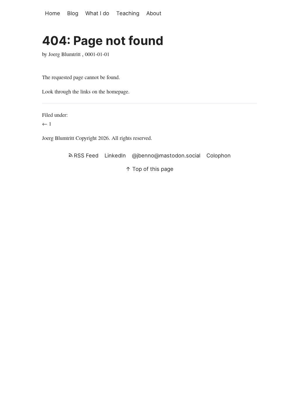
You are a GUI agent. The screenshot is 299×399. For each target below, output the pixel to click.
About (153, 13)
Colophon (218, 155)
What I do (97, 13)
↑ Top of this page (149, 169)
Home (52, 13)
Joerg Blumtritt (58, 137)
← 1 (47, 123)
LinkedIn (115, 155)
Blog (72, 13)
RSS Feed (85, 155)
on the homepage (110, 91)
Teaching (127, 13)
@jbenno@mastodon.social (166, 155)
